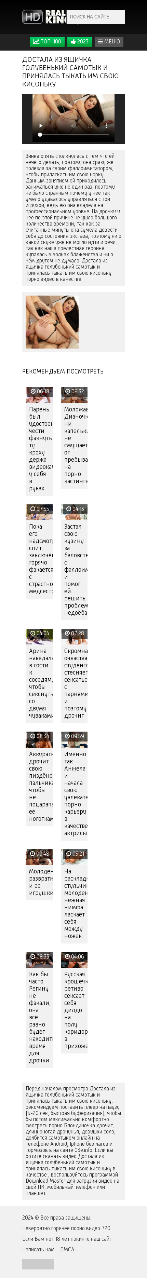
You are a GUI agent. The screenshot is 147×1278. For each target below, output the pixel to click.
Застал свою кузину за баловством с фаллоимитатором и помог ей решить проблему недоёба (76, 570)
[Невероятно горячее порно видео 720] (51, 17)
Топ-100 (50, 42)
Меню (111, 42)
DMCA (67, 1250)
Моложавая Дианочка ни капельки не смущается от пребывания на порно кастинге (76, 446)
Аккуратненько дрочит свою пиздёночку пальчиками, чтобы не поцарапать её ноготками (41, 786)
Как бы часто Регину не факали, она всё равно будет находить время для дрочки (41, 1017)
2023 (82, 42)
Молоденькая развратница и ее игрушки (41, 882)
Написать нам (38, 1250)
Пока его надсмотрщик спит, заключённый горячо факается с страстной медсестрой (41, 559)
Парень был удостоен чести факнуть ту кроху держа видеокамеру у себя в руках (41, 449)
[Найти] (118, 17)
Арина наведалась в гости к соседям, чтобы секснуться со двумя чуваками (41, 683)
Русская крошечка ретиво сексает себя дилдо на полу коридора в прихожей (76, 1010)
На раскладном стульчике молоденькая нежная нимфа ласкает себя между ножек (76, 904)
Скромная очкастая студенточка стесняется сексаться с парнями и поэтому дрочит (76, 683)
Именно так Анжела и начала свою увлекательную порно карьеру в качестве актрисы (76, 794)
